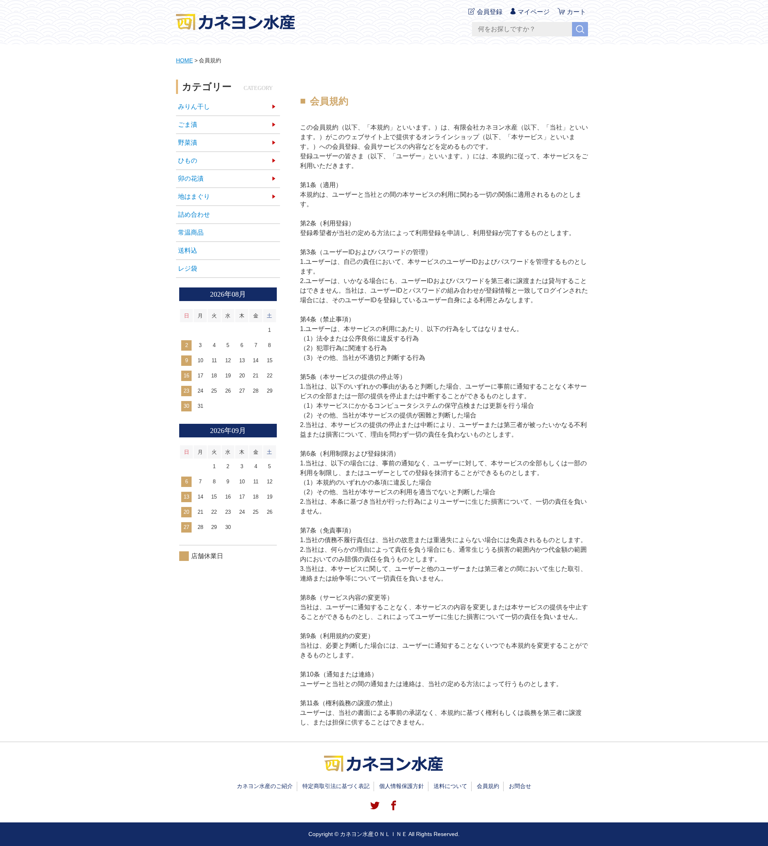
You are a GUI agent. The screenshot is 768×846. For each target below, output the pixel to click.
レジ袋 (187, 268)
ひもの (187, 160)
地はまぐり (194, 196)
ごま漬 (187, 124)
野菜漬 (187, 142)
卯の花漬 (191, 178)
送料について (450, 786)
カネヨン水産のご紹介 (265, 786)
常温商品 (191, 232)
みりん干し (194, 106)
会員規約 (488, 786)
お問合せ (520, 786)
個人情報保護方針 (401, 786)
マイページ (534, 11)
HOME (184, 60)
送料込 (187, 250)
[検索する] (580, 29)
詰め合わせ (194, 214)
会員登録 (489, 11)
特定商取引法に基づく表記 (336, 786)
